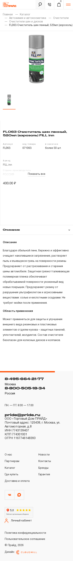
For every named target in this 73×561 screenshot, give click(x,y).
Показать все (36, 174)
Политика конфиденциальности (25, 533)
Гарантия (44, 474)
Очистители (61, 18)
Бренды (43, 468)
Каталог (25, 14)
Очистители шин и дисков (26, 22)
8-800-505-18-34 (25, 388)
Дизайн (9, 552)
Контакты (44, 461)
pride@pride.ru (22, 415)
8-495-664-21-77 (24, 379)
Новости (44, 455)
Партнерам (12, 461)
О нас (8, 455)
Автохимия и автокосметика (27, 18)
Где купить (11, 474)
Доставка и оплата (17, 481)
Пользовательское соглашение (25, 539)
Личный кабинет (21, 521)
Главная (8, 14)
